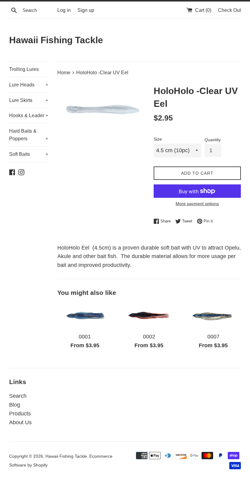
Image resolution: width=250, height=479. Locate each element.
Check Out (229, 10)
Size (158, 139)
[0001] (84, 315)
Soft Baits (28, 154)
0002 (149, 337)
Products (20, 414)
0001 (85, 337)
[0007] (213, 315)
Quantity (213, 139)
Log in (64, 10)
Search (18, 396)
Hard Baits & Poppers (28, 135)
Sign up (85, 10)
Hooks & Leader (28, 115)
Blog (14, 405)
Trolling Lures (24, 69)
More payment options (197, 203)
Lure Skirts (28, 100)
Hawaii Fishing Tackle (56, 40)
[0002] (149, 315)
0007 (213, 337)
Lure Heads (28, 84)
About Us (20, 422)
